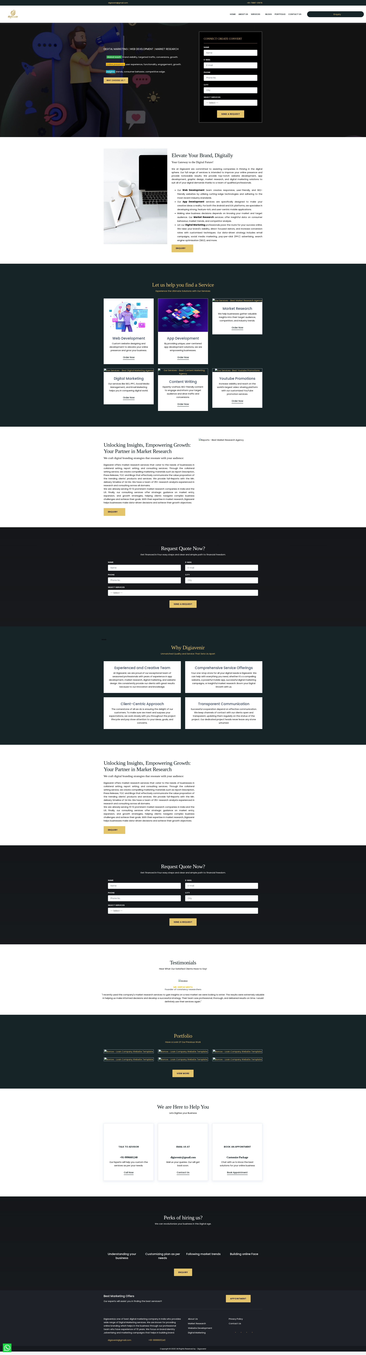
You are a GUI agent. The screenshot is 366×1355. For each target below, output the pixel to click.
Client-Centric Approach (142, 704)
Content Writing (183, 381)
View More (183, 1070)
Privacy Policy (236, 1315)
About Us (193, 1315)
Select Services (212, 97)
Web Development (128, 338)
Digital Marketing (129, 378)
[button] (114, 989)
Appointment (238, 1295)
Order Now (129, 357)
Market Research (237, 308)
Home (233, 14)
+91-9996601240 (157, 1336)
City (206, 85)
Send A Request (230, 114)
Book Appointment (237, 1169)
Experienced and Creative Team (142, 667)
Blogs (268, 14)
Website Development (200, 1324)
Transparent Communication (223, 704)
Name (206, 47)
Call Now (129, 1169)
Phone (207, 72)
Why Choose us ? (116, 80)
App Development (183, 338)
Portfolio (280, 14)
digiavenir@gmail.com (118, 3)
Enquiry (337, 14)
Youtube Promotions (237, 378)
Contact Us (294, 14)
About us (243, 14)
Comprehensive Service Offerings (224, 667)
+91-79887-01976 (254, 3)
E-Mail (207, 60)
